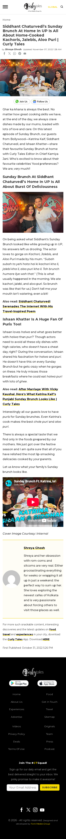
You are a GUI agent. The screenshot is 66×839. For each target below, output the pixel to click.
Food (49, 694)
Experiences (16, 709)
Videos (16, 726)
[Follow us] (41, 101)
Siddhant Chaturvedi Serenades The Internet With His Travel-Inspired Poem (28, 306)
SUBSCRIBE (49, 787)
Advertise (16, 716)
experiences (24, 634)
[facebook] (4, 54)
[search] (62, 7)
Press (49, 741)
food (52, 629)
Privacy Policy (16, 734)
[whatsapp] (14, 54)
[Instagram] (35, 810)
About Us (16, 701)
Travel (49, 709)
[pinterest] (19, 54)
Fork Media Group (40, 823)
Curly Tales (15, 639)
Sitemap (49, 716)
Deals (16, 741)
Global (53, 7)
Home (6, 19)
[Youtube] (42, 809)
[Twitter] (28, 810)
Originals (49, 726)
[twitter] (9, 54)
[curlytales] (33, 675)
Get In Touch (49, 701)
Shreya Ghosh (13, 49)
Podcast (49, 749)
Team (49, 734)
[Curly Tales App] (19, 683)
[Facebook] (21, 810)
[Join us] (22, 101)
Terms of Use (16, 749)
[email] (24, 54)
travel (6, 634)
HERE (46, 639)
